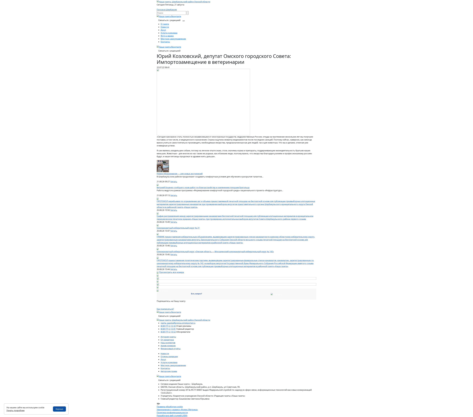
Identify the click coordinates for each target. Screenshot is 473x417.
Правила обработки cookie (170, 406)
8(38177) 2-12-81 (168, 329)
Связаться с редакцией (169, 20)
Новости (165, 27)
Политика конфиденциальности (172, 412)
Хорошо (59, 409)
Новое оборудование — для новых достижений (180, 173)
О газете (165, 24)
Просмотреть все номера (171, 272)
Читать (173, 181)
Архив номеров (168, 345)
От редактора (167, 339)
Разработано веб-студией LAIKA (172, 415)
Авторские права (169, 371)
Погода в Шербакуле (167, 9)
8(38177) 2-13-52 (168, 332)
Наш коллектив (168, 342)
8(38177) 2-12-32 (168, 326)
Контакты (165, 41)
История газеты (168, 336)
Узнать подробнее (16, 410)
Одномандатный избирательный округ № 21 (178, 228)
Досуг (163, 30)
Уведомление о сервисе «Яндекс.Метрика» (177, 409)
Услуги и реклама (169, 33)
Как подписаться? (165, 309)
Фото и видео (167, 35)
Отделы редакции (169, 356)
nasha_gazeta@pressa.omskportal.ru (178, 323)
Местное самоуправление (173, 38)
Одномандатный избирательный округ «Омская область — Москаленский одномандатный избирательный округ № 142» (215, 251)
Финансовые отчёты (170, 348)
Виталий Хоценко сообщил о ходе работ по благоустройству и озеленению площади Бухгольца (203, 187)
